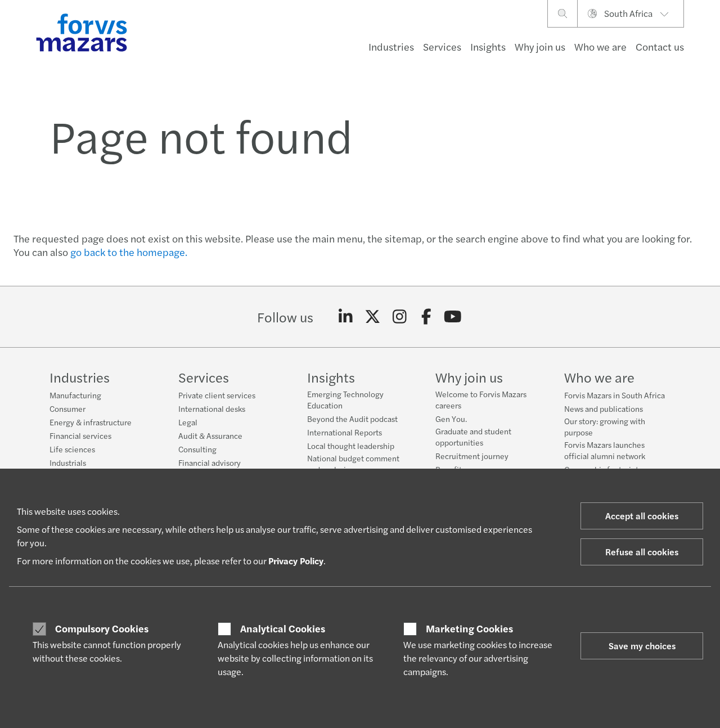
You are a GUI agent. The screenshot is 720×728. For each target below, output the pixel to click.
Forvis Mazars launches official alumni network (604, 450)
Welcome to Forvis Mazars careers (480, 399)
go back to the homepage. (128, 252)
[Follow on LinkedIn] (346, 317)
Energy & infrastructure (91, 422)
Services (442, 46)
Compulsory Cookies (101, 628)
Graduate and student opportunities (473, 436)
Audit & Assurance (210, 435)
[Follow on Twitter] (372, 317)
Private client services (216, 395)
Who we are (600, 46)
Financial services (80, 435)
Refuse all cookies (641, 551)
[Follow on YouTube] (453, 317)
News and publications (603, 408)
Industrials (68, 462)
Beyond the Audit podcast (352, 418)
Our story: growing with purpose (604, 426)
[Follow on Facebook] (426, 317)
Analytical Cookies (282, 628)
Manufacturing (75, 395)
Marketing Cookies (469, 628)
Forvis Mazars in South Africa (614, 395)
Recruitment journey (471, 455)
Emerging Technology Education (345, 399)
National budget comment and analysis (353, 463)
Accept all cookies (641, 515)
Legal (187, 422)
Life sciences (72, 449)
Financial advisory (209, 462)
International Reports (344, 432)
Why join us (540, 46)
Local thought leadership (350, 445)
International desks (211, 408)
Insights (488, 46)
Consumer (68, 408)
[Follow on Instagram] (400, 317)
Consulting (197, 449)
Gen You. (451, 418)
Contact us (660, 46)
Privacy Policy (295, 560)
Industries (391, 46)
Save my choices (642, 645)
